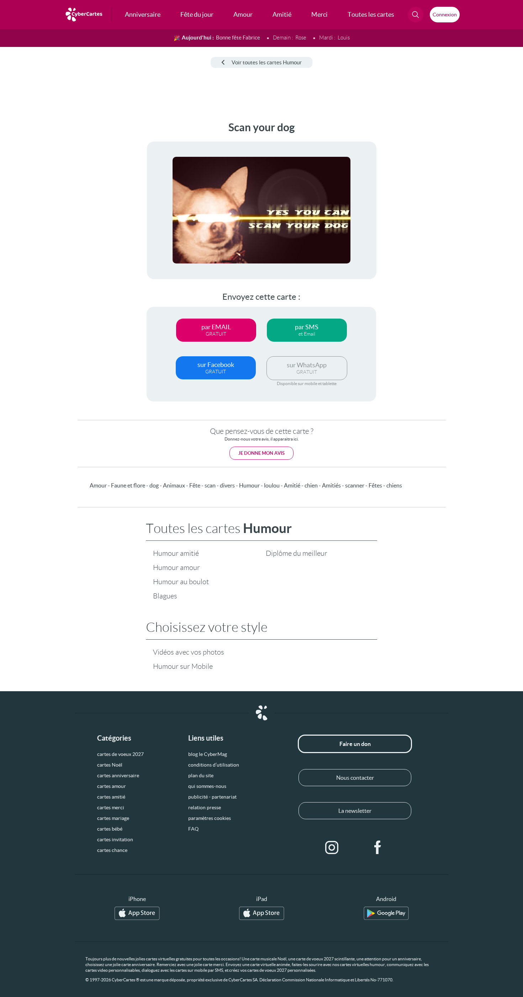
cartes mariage (113, 818)
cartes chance (112, 850)
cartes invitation (115, 839)
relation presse (204, 807)
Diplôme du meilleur (296, 553)
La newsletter (354, 810)
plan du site (200, 775)
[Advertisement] (59, 228)
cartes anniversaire (118, 775)
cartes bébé (109, 829)
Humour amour (176, 567)
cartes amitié (111, 797)
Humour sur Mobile (183, 666)
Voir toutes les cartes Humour (267, 62)
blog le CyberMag (207, 754)
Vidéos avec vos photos (188, 652)
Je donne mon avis (261, 453)
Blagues (165, 596)
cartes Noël (109, 765)
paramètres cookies (209, 818)
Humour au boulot (181, 582)
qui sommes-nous (207, 786)
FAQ (193, 829)
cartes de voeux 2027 (120, 754)
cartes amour (111, 786)
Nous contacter (355, 777)
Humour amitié (176, 553)
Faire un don (355, 744)
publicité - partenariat (212, 797)
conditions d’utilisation (213, 765)
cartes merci (110, 807)
